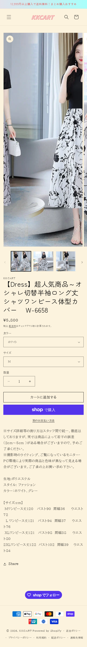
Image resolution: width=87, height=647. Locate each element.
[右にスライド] (82, 262)
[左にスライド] (5, 262)
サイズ (7, 352)
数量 (6, 372)
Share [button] (13, 563)
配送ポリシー (58, 637)
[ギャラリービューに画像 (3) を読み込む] (66, 261)
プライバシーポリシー (20, 637)
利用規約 (41, 637)
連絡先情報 (76, 637)
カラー (7, 333)
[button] (9, 17)
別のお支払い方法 (44, 420)
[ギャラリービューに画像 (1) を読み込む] (21, 261)
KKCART (25, 630)
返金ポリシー (73, 630)
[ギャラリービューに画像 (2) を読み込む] (43, 261)
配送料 (12, 326)
